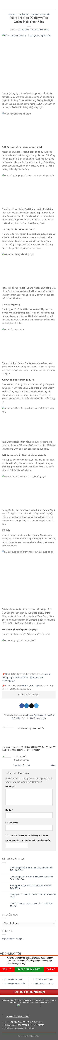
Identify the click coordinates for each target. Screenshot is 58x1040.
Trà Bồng (19, 939)
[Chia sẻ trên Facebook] (21, 705)
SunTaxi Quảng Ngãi (39, 29)
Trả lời (53, 765)
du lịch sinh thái (8, 939)
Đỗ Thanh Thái (33, 1036)
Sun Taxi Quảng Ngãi (40, 14)
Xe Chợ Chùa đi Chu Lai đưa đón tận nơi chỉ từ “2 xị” (33, 895)
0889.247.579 (36, 677)
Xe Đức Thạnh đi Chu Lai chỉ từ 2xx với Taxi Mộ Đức (31, 904)
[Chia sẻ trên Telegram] (36, 705)
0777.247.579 (8, 681)
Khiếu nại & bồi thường (43, 983)
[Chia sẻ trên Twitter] (26, 705)
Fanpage (34, 685)
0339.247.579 (21, 677)
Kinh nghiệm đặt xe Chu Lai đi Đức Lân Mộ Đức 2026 (30, 886)
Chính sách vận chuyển (15, 983)
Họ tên (9, 810)
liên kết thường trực (38, 718)
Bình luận (10, 786)
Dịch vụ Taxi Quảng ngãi (19, 14)
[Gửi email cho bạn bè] (31, 705)
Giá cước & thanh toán (43, 979)
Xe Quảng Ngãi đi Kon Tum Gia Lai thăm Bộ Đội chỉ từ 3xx (31, 869)
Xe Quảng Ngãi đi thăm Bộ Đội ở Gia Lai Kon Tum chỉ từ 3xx (32, 878)
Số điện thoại (11, 823)
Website (25, 685)
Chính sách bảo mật (13, 979)
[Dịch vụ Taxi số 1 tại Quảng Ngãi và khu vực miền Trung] (29, 5)
